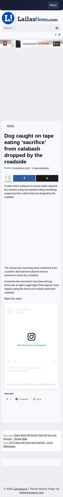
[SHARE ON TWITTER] (47, 178)
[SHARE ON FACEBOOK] (24, 178)
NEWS (10, 126)
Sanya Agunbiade (41, 168)
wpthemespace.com (31, 492)
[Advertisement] (31, 80)
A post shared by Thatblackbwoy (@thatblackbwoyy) (32, 384)
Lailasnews (20, 489)
